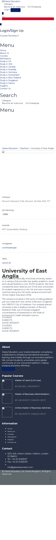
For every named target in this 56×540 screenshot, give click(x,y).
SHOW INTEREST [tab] (10, 323)
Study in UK (5, 61)
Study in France (7, 83)
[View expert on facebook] (25, 190)
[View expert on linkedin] (27, 190)
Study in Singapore (9, 80)
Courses (4, 35)
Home (3, 50)
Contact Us (5, 88)
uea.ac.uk (6, 263)
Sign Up (17, 536)
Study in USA (6, 64)
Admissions (5, 58)
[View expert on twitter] (29, 190)
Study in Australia (8, 69)
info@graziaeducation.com (20, 467)
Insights (4, 86)
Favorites (13, 35)
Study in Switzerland (9, 75)
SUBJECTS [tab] (7, 320)
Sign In (24, 536)
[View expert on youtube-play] (31, 190)
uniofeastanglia (9, 247)
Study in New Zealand (10, 77)
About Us (4, 53)
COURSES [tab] (7, 317)
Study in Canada (7, 67)
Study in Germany (8, 72)
